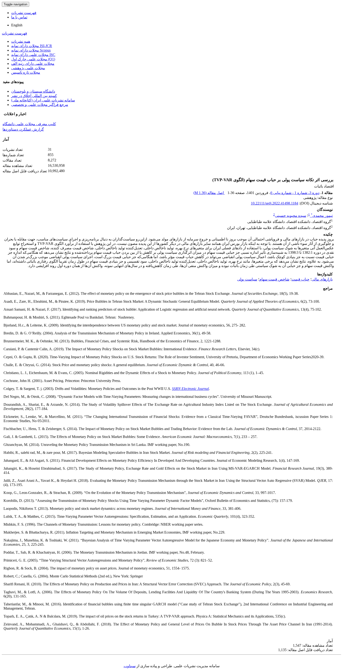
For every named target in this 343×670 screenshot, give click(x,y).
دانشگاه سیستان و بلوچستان (33, 91)
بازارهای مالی (322, 279)
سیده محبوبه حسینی (290, 216)
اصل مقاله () (209, 193)
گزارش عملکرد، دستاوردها (23, 129)
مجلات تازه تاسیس (25, 72)
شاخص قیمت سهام (274, 279)
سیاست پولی (247, 279)
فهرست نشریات (23, 13)
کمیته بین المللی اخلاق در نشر (34, 96)
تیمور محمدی (322, 216)
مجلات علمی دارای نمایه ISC (33, 55)
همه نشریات (20, 41)
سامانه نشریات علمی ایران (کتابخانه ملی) (43, 100)
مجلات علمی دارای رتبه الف (32, 64)
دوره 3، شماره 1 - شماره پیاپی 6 (294, 193)
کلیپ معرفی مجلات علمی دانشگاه (29, 124)
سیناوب (130, 666)
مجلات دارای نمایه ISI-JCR (31, 46)
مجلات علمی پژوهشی (28, 68)
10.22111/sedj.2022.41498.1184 (274, 203)
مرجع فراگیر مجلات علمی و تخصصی (39, 105)
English (16, 25)
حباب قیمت (300, 279)
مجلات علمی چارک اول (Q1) (33, 59)
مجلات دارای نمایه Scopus (31, 50)
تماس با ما (19, 17)
